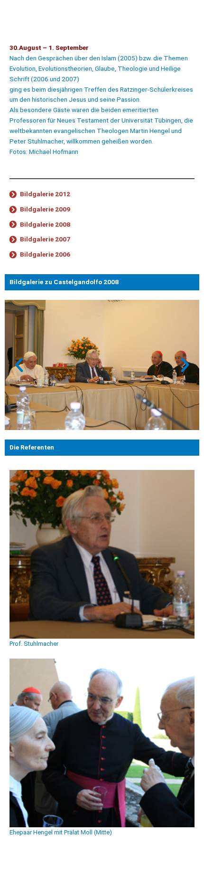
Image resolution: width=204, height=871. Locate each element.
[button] (18, 364)
